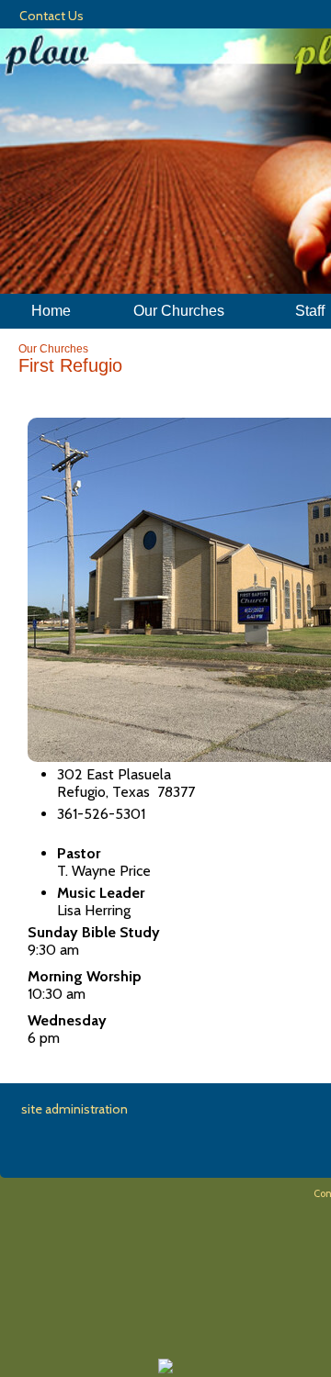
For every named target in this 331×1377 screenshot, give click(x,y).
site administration (74, 1109)
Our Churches (53, 348)
